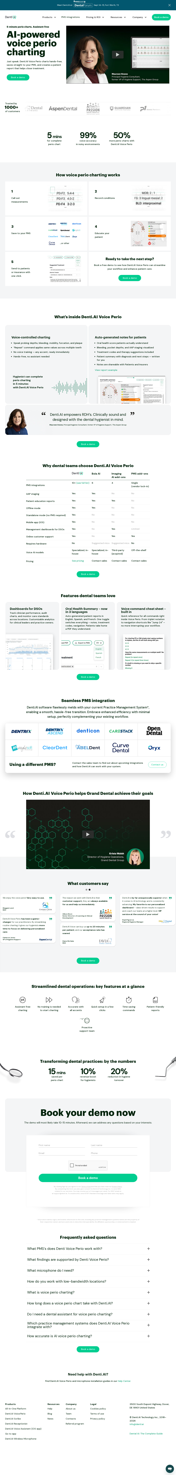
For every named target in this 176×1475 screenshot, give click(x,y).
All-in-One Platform (15, 1408)
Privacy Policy (117, 1187)
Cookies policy (98, 1408)
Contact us (157, 764)
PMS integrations (70, 17)
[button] (49, 17)
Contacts (71, 1418)
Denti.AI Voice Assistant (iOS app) (23, 1428)
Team (69, 1413)
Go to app (10, 1433)
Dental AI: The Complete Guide (146, 1433)
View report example (106, 370)
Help (50, 1408)
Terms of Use (86, 1187)
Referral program (75, 1423)
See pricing (78, 560)
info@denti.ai (137, 1424)
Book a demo (161, 17)
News (50, 1418)
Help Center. (124, 1381)
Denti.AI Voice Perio (15, 1413)
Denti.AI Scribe (13, 1418)
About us (71, 1408)
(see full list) (82, 482)
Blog (50, 1413)
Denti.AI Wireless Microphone (20, 1438)
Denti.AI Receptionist (16, 1423)
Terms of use (97, 1413)
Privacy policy (97, 1418)
